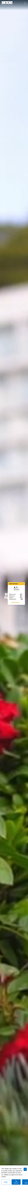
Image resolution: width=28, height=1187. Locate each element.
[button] (25, 1169)
